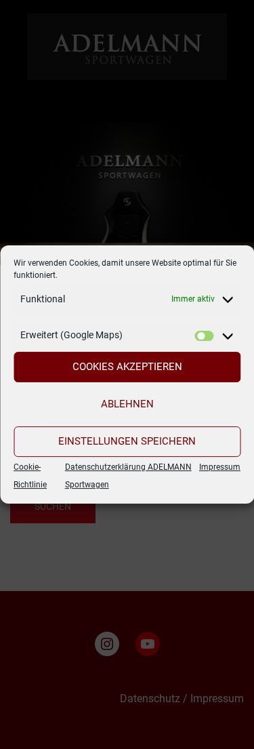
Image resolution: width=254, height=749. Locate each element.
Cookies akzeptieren (127, 367)
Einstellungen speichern (127, 441)
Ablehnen (127, 404)
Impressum (219, 467)
